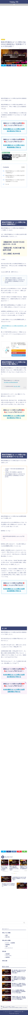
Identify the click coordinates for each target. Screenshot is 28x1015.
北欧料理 (8, 957)
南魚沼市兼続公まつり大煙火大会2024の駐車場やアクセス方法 (15, 180)
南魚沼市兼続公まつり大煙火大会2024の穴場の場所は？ (15, 176)
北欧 (5, 951)
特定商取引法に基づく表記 (18, 1011)
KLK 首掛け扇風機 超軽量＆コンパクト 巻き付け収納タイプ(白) (18, 345)
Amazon (14, 350)
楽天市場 (14, 352)
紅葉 (7, 935)
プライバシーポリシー (8, 1011)
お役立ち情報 (7, 940)
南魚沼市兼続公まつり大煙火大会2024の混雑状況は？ (15, 171)
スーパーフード (9, 948)
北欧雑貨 (8, 953)
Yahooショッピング (17, 355)
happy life (14, 2)
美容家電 (8, 944)
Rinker (17, 347)
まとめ (7, 184)
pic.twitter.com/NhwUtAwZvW (11, 382)
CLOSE (23, 167)
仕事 (7, 946)
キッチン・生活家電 (10, 942)
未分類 (5, 960)
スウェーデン (9, 955)
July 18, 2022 (17, 386)
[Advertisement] (14, 21)
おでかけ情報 (7, 932)
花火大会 (3, 39)
